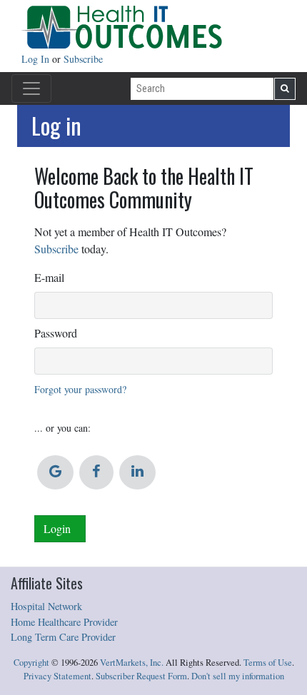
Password (55, 332)
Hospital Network (46, 606)
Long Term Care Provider (63, 637)
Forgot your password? (80, 389)
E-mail (49, 277)
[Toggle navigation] (31, 88)
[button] (55, 472)
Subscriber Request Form (141, 676)
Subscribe (83, 59)
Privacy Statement (57, 676)
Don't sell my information (237, 676)
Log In (36, 59)
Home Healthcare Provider (64, 622)
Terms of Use (267, 662)
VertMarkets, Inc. (131, 662)
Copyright (31, 662)
